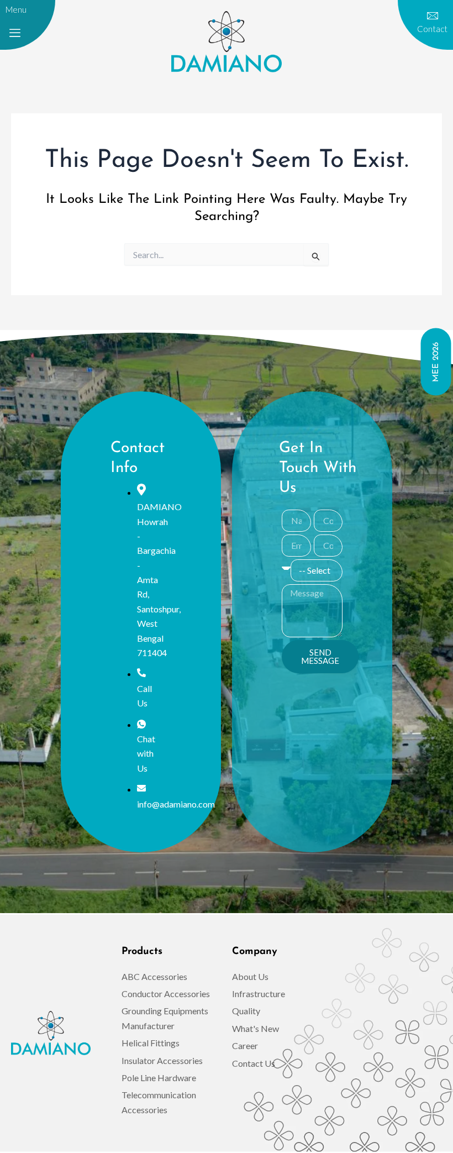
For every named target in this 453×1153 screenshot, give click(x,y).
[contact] (432, 16)
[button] (15, 33)
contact (432, 29)
